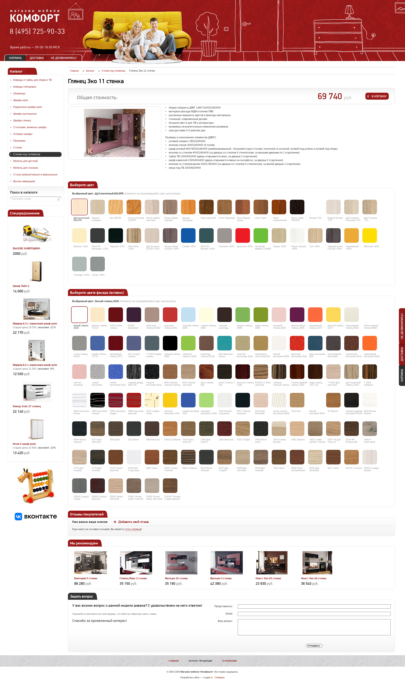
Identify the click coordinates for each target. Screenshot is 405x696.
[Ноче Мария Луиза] (242, 207)
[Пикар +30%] (279, 235)
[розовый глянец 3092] (279, 314)
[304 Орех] (115, 428)
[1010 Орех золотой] (188, 428)
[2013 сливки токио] (152, 400)
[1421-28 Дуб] (242, 428)
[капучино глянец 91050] (152, 314)
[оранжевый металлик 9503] (369, 343)
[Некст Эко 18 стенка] (317, 573)
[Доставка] (36, 58)
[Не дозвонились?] (65, 58)
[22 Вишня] (333, 400)
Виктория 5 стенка (85, 578)
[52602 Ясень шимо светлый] (152, 485)
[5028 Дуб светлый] (242, 457)
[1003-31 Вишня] (170, 428)
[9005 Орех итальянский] (297, 457)
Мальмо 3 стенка (221, 578)
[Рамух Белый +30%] (297, 235)
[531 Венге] (134, 428)
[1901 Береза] (297, 428)
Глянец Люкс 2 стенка (133, 578)
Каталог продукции (200, 661)
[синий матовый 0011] (188, 400)
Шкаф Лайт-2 (21, 286)
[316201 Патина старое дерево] (170, 485)
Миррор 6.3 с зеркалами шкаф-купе (35, 323)
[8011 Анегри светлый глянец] (188, 371)
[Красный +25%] (242, 235)
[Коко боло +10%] (134, 235)
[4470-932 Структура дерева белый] (134, 457)
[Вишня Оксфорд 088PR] (188, 207)
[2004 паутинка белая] (79, 400)
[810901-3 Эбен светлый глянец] (261, 371)
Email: (230, 613)
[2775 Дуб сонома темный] (97, 457)
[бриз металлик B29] (315, 343)
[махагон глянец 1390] (242, 371)
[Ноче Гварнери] (224, 207)
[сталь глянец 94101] (79, 343)
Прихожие (19, 140)
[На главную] (34, 21)
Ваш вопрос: (226, 621)
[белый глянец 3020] (79, 314)
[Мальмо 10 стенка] (181, 573)
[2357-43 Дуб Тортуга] (333, 428)
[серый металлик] (97, 371)
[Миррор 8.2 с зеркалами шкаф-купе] (36, 360)
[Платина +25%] (224, 235)
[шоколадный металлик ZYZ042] (333, 343)
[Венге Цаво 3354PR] (297, 207)
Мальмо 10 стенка (176, 578)
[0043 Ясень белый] (369, 400)
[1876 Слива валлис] (279, 428)
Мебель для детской (25, 161)
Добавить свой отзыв (133, 522)
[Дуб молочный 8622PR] (79, 207)
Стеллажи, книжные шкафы (30, 127)
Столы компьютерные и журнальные (35, 174)
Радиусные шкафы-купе (27, 107)
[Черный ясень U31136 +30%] (333, 235)
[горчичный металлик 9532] (351, 343)
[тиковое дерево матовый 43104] (351, 400)
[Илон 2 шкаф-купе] (36, 439)
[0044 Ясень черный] (79, 428)
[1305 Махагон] (224, 428)
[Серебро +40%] (79, 264)
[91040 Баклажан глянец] (134, 314)
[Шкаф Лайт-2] (36, 281)
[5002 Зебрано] (188, 457)
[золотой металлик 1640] (242, 343)
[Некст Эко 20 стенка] (272, 573)
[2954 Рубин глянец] (115, 314)
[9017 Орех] (333, 457)
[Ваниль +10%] (79, 235)
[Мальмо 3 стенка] (226, 573)
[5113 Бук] (297, 400)
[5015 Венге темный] (206, 457)
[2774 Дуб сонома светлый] (79, 457)
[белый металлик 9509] (279, 343)
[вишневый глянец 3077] (115, 343)
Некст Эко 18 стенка (313, 578)
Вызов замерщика (24, 181)
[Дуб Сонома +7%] (369, 207)
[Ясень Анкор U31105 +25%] (170, 235)
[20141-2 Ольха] (351, 457)
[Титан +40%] (97, 264)
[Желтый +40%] (369, 235)
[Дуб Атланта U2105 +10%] (152, 235)
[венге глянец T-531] (224, 371)
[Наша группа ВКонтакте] (36, 519)
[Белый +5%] (315, 207)
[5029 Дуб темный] (261, 457)
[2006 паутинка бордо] (115, 400)
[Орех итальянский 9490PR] (279, 207)
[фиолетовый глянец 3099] (297, 314)
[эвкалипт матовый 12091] (206, 400)
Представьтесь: (224, 606)
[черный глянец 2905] (170, 343)
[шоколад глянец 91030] (206, 343)
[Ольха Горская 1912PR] (134, 207)
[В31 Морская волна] (224, 343)
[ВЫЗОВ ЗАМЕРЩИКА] (36, 243)
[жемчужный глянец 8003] (351, 314)
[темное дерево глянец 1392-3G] (297, 371)
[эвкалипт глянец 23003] (188, 343)
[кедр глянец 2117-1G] (315, 371)
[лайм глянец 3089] (261, 314)
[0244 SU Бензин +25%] (206, 235)
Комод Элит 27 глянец (27, 406)
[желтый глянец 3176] (333, 314)
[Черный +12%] (115, 235)
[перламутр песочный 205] (261, 343)
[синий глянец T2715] (97, 343)
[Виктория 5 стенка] (90, 573)
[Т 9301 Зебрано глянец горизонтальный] (369, 371)
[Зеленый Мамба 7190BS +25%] (261, 235)
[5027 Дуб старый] (224, 457)
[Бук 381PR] (115, 207)
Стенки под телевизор (26, 154)
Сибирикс (220, 677)
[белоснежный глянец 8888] (369, 314)
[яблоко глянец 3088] (242, 314)
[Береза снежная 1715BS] (97, 207)
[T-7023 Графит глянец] (152, 343)
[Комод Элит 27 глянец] (36, 401)
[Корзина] (15, 58)
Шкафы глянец (22, 120)
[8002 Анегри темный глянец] (170, 371)
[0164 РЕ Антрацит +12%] (97, 235)
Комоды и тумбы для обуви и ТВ (32, 80)
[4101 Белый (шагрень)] (224, 400)
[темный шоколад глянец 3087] (224, 314)
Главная (174, 661)
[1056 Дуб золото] (206, 428)
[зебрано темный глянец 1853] (279, 371)
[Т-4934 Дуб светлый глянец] (333, 371)
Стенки (17, 147)
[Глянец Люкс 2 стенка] (136, 573)
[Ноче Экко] (261, 207)
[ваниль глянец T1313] (97, 314)
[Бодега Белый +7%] (333, 207)
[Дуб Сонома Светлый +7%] (351, 207)
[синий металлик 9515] (115, 371)
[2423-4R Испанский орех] (351, 428)
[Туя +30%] (315, 235)
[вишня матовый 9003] (315, 400)
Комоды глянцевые (24, 86)
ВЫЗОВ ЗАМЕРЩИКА (26, 248)
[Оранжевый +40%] (351, 235)
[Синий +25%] (188, 235)
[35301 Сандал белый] (369, 457)
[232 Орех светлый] (97, 428)
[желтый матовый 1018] (170, 400)
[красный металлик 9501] (297, 343)
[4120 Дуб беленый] (261, 400)
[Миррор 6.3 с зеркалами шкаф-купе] (36, 318)
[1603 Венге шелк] (261, 428)
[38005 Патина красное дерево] (97, 485)
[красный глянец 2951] (170, 314)
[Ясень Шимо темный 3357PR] (170, 207)
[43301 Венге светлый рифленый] (115, 485)
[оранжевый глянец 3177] (315, 314)
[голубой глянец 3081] (188, 314)
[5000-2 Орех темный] (170, 457)
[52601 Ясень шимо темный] (134, 485)
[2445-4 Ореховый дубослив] (369, 428)
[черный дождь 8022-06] (134, 371)
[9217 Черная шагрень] (242, 400)
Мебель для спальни (25, 167)
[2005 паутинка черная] (97, 400)
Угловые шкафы (22, 134)
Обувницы (19, 93)
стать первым (133, 529)
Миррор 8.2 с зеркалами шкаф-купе (35, 365)
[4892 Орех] (152, 457)
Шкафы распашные (25, 113)
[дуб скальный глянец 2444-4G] (351, 371)
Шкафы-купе (20, 100)
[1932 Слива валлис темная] (315, 428)
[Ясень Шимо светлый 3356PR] (152, 207)
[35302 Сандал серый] (79, 485)
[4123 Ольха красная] (115, 457)
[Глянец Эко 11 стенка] (114, 133)
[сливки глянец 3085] (206, 314)
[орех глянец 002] (206, 371)
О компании (229, 661)
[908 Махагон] (152, 428)
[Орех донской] (206, 207)
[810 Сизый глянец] (134, 343)
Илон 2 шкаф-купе (24, 443)
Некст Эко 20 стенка (268, 578)
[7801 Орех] (279, 457)
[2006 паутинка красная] (134, 400)
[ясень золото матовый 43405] (279, 400)
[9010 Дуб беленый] (315, 457)
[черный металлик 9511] (152, 371)
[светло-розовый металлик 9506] (79, 371)
